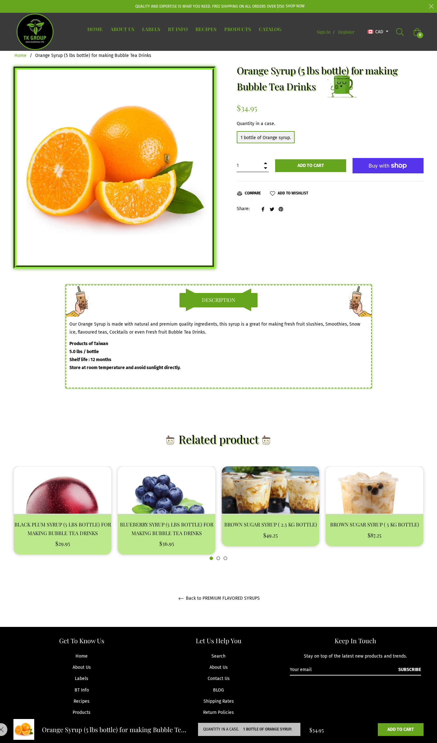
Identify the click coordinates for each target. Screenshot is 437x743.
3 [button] (225, 558)
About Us (82, 667)
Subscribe (409, 669)
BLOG (218, 690)
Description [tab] (218, 299)
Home (20, 55)
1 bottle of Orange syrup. (266, 137)
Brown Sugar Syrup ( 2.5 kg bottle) (270, 524)
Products (82, 712)
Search (218, 656)
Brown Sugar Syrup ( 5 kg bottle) (374, 524)
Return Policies (218, 712)
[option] (63, 513)
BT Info (82, 690)
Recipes (82, 701)
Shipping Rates (218, 701)
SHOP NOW (295, 6)
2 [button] (218, 558)
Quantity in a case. (256, 123)
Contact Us (219, 678)
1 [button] (211, 558)
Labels (81, 678)
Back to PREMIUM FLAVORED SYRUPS (222, 598)
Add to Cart (400, 729)
